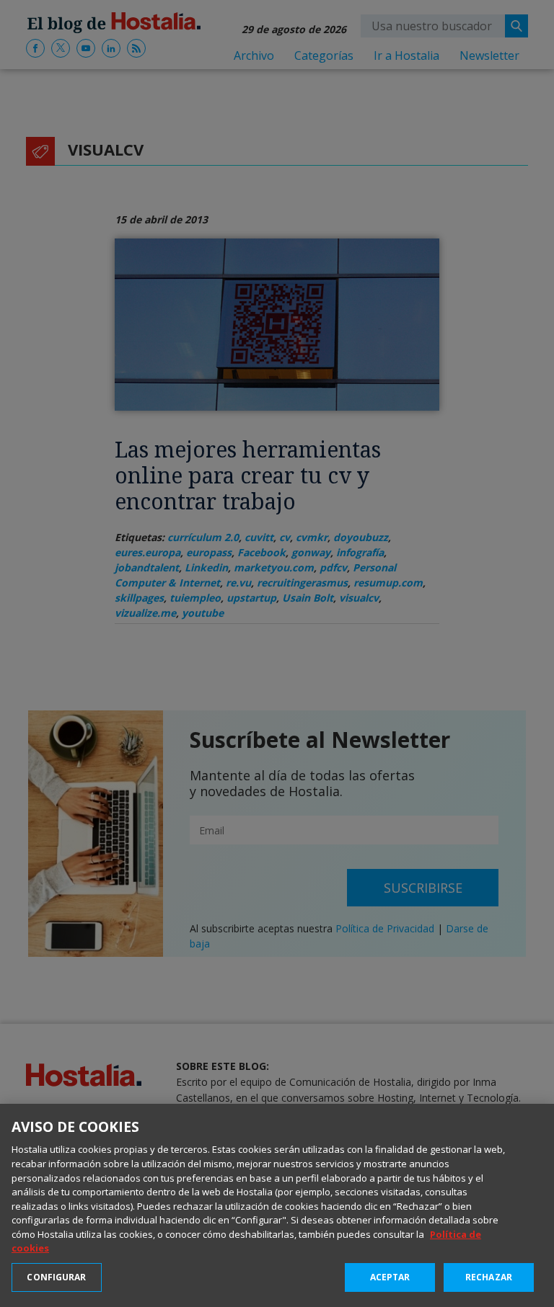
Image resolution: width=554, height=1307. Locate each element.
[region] (277, 1205)
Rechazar (488, 1277)
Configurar (56, 1277)
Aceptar (390, 1277)
